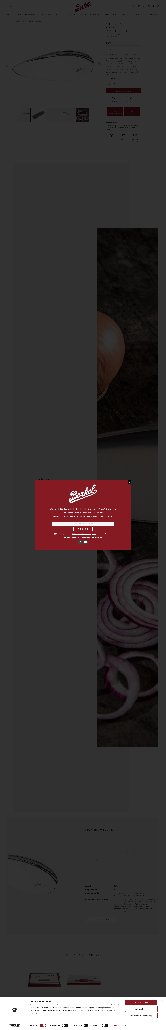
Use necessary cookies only (141, 1016)
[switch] (65, 1026)
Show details (117, 1025)
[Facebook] (80, 542)
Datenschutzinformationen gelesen (84, 534)
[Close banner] (162, 1000)
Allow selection (141, 1009)
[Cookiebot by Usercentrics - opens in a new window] (15, 1025)
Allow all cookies (141, 1002)
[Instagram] (85, 542)
